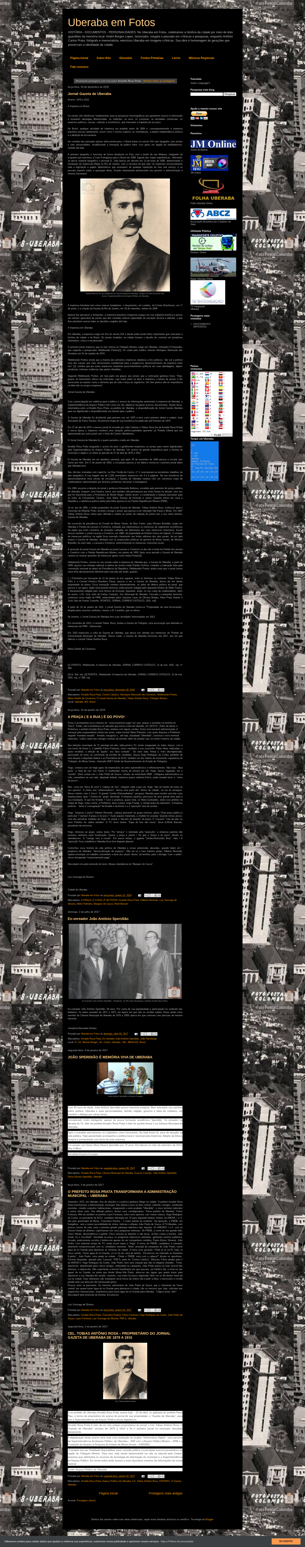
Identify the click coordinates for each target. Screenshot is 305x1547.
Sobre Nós (104, 57)
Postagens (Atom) (86, 1500)
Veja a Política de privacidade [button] (177, 1541)
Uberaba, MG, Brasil (85, 702)
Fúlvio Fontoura (130, 1315)
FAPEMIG (164, 1481)
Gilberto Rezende (149, 900)
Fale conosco (79, 66)
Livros (176, 57)
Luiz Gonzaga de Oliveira (105, 1318)
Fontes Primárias (152, 57)
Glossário (125, 57)
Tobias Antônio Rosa (137, 698)
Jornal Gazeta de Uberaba (89, 94)
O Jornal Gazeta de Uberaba (111, 698)
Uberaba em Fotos (111, 22)
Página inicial (79, 57)
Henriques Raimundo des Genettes (138, 694)
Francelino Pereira (111, 1315)
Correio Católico (110, 694)
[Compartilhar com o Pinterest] (162, 690)
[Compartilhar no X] (156, 690)
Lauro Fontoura (83, 1318)
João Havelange (148, 1038)
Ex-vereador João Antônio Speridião (98, 919)
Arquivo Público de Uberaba (116, 1481)
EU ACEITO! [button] (286, 1541)
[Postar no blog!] (152, 690)
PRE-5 (123, 1318)
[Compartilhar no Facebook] (159, 690)
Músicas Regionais (201, 57)
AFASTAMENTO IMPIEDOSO (201, 325)
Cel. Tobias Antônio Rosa (145, 1481)
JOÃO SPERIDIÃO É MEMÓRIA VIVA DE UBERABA (110, 1057)
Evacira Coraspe (142, 1173)
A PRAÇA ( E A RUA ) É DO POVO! (96, 717)
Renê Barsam (121, 903)
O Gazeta (176, 1481)
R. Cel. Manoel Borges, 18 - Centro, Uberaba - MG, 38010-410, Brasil (110, 1042)
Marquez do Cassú (103, 903)
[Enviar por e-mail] (149, 690)
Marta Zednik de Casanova (81, 698)
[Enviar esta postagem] (142, 689)
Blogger (209, 1519)
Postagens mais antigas (166, 1493)
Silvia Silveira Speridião (80, 1176)
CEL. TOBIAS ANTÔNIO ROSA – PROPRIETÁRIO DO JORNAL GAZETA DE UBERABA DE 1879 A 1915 (119, 1335)
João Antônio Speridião (164, 1173)
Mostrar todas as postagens (159, 80)
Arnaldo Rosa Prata (91, 694)
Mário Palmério (84, 903)
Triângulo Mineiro (158, 698)
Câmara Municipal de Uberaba (117, 1173)
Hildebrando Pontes (167, 694)
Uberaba (97, 1176)
